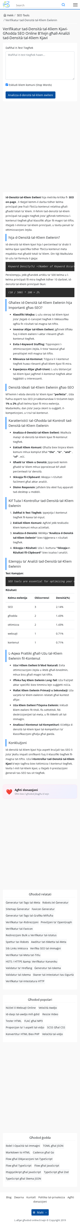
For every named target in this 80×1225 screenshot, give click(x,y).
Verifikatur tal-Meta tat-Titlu (23, 955)
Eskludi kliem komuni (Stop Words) (30, 85)
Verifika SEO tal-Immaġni (45, 948)
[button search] (63, 5)
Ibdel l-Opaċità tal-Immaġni (23, 1145)
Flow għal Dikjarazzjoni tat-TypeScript (29, 1159)
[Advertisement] (40, 147)
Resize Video (50, 1014)
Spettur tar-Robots (17, 942)
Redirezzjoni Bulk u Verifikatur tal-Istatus (31, 935)
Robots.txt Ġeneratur (55, 902)
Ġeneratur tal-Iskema (47, 968)
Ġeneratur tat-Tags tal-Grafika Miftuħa (29, 915)
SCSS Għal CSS (56, 1027)
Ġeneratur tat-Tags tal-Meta (23, 902)
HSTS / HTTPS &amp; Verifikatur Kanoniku (31, 961)
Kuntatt (31, 1197)
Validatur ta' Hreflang (19, 968)
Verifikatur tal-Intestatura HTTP (25, 981)
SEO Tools (23, 15)
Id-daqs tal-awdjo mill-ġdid (22, 1014)
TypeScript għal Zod (56, 1172)
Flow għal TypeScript (18, 1165)
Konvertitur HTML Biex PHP (22, 1034)
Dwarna (19, 1197)
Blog (9, 1197)
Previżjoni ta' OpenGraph (56, 922)
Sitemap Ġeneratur (18, 909)
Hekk (10, 15)
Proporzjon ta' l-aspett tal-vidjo (25, 1027)
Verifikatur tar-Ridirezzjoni (22, 922)
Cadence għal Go (43, 1152)
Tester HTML (13, 1021)
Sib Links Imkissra (17, 948)
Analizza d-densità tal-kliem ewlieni (30, 95)
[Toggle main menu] (75, 4)
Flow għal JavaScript (46, 1165)
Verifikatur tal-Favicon (19, 928)
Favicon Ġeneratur (43, 909)
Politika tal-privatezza (51, 1197)
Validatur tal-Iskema (18, 974)
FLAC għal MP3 (33, 1021)
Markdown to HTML (18, 1152)
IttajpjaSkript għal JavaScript (23, 1172)
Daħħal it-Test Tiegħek (19, 48)
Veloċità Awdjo (48, 1007)
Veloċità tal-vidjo (52, 1034)
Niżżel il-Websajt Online (21, 1007)
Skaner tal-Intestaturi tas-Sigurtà (53, 974)
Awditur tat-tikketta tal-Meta (48, 942)
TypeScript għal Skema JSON (23, 1178)
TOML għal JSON (53, 1145)
